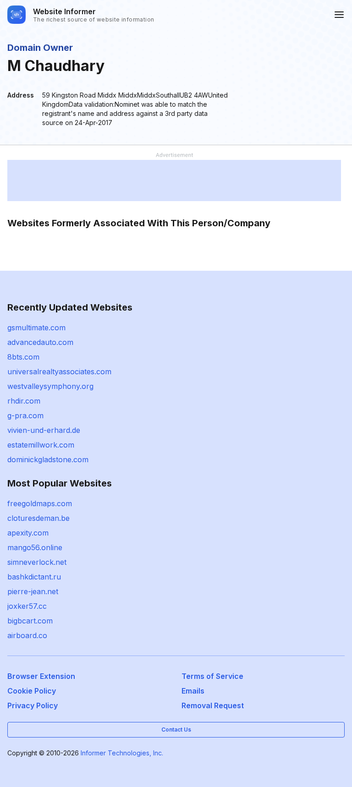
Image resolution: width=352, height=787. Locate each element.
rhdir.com (23, 400)
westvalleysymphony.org (50, 386)
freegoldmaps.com (39, 503)
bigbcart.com (30, 620)
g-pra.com (25, 415)
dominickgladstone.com (47, 459)
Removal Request (213, 705)
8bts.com (23, 356)
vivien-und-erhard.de (43, 430)
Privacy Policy (32, 705)
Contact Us (176, 729)
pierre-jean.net (32, 591)
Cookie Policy (31, 690)
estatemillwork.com (40, 444)
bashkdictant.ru (34, 576)
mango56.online (34, 547)
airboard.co (27, 635)
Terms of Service (212, 676)
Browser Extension (41, 676)
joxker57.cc (27, 606)
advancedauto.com (40, 342)
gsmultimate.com (36, 327)
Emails (193, 690)
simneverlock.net (36, 562)
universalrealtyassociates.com (59, 371)
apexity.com (28, 532)
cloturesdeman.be (38, 518)
